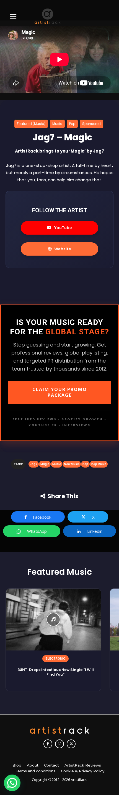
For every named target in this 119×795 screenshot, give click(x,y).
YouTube (63, 227)
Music (57, 123)
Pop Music (98, 464)
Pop (72, 123)
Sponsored (91, 123)
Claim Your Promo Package (59, 392)
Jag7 (33, 464)
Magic (44, 464)
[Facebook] (47, 743)
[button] (12, 783)
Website (62, 249)
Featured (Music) (31, 123)
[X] (71, 743)
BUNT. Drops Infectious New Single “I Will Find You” (55, 672)
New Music (71, 464)
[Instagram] (59, 743)
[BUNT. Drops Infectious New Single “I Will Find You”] (53, 619)
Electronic (55, 658)
